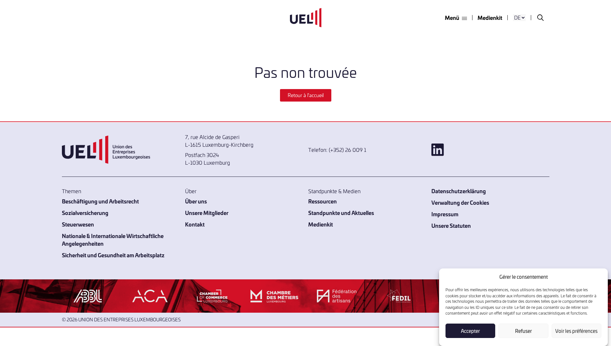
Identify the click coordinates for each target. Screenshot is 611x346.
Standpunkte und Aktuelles (341, 212)
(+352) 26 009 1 (347, 149)
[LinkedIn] (490, 150)
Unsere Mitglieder (206, 212)
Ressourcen (322, 201)
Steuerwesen (78, 224)
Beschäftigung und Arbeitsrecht (100, 201)
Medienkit (490, 17)
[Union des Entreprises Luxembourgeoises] (305, 17)
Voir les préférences (576, 330)
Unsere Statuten (451, 225)
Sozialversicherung (85, 212)
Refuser (523, 330)
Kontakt (195, 224)
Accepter (470, 330)
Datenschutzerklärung (458, 190)
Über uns (196, 201)
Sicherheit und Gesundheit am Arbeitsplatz (113, 255)
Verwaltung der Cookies (460, 202)
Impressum (444, 214)
